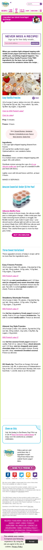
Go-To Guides (22, 11)
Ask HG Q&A (16, 10)
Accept (31, 541)
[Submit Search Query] (41, 4)
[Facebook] (9, 29)
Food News (10, 11)
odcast (31, 523)
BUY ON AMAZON (21, 235)
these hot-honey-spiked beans (23, 435)
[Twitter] (25, 29)
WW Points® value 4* (10, 309)
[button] (21, 468)
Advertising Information (14, 530)
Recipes (4, 11)
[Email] (33, 29)
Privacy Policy (32, 530)
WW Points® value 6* (10, 276)
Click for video (7, 115)
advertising (21, 491)
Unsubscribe (10, 528)
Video (23, 523)
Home (19, 528)
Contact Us (32, 525)
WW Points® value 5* (10, 337)
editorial (13, 491)
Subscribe (34, 11)
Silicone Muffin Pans (11, 211)
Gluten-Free (26, 137)
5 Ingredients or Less (21, 134)
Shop (27, 11)
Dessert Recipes (20, 131)
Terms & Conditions (22, 533)
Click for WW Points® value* (13, 111)
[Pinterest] (17, 29)
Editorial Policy (30, 528)
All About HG (21, 525)
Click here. (30, 506)
